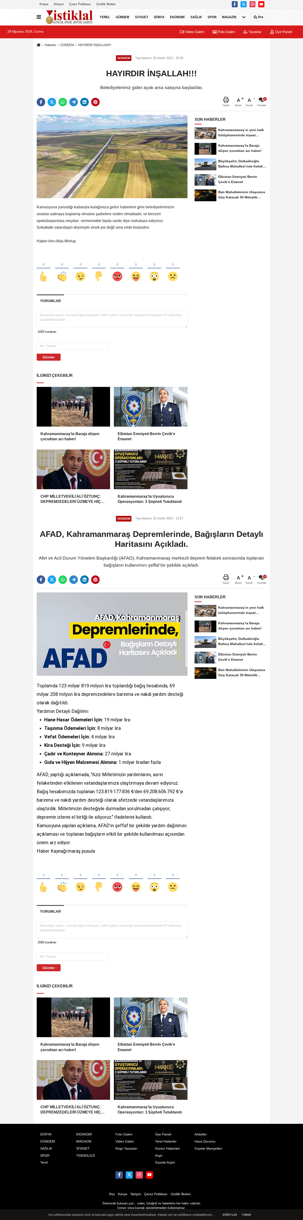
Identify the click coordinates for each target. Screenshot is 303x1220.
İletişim (59, 4)
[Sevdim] (80, 268)
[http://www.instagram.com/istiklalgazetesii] (253, 4)
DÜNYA (159, 17)
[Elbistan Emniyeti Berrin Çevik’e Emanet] (150, 407)
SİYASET (141, 17)
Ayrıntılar (230, 1214)
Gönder (49, 357)
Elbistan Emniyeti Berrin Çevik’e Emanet (146, 436)
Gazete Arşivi (165, 1162)
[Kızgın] (117, 268)
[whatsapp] (62, 102)
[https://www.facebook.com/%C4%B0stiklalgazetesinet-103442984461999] (235, 4)
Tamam (246, 1214)
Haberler (50, 45)
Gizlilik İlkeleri (106, 4)
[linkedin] (84, 102)
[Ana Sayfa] (38, 45)
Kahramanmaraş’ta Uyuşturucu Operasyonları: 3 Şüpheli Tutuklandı (150, 499)
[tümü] (244, 17)
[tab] (50, 301)
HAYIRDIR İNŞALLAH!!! (94, 45)
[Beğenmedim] (99, 268)
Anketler (201, 1134)
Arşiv (158, 1155)
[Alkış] (62, 268)
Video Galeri (194, 32)
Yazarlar (254, 32)
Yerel (105, 17)
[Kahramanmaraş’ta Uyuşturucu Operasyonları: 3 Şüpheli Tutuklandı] (150, 469)
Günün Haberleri (167, 1148)
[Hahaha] (136, 268)
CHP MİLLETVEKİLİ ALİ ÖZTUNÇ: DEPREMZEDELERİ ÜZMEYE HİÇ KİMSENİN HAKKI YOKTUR (70, 499)
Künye (44, 4)
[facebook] (41, 102)
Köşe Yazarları (126, 1148)
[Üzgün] (173, 268)
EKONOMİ (177, 17)
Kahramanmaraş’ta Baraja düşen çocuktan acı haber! (69, 436)
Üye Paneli (283, 32)
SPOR (212, 17)
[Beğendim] (43, 268)
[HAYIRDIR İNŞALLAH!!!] (112, 156)
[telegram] (73, 102)
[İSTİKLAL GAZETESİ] (69, 17)
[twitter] (244, 4)
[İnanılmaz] (154, 268)
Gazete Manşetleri (208, 1148)
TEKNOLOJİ (85, 1155)
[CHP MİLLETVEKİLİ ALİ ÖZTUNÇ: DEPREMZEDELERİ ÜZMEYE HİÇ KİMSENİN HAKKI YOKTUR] (73, 469)
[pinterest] (95, 102)
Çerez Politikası (80, 4)
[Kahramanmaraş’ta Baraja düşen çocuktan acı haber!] (73, 407)
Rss (112, 1194)
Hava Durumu (205, 1141)
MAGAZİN (229, 17)
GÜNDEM (122, 17)
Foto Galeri (226, 32)
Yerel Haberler (166, 1141)
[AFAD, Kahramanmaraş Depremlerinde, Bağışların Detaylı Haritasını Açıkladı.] (112, 634)
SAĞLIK (196, 17)
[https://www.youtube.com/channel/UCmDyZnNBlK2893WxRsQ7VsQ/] (261, 4)
